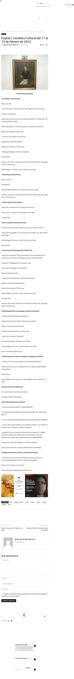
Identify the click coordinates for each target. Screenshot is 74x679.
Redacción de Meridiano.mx (11, 44)
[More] (21, 49)
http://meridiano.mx (20, 542)
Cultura (27, 502)
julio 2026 (58, 643)
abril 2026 (58, 652)
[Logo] (43, 18)
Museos (44, 502)
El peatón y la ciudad (24, 665)
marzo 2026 (58, 655)
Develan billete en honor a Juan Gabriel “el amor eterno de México (44, 648)
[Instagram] (68, 5)
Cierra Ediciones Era (44, 639)
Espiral (32, 502)
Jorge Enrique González (21, 644)
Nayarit (8, 31)
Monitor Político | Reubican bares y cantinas (37, 529)
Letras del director (20, 643)
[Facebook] (66, 5)
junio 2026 (58, 646)
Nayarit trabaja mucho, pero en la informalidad (43, 659)
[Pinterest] (12, 49)
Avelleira (28, 668)
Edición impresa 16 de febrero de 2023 (11, 529)
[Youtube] (73, 5)
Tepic (9, 504)
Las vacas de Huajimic (25, 654)
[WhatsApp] (16, 49)
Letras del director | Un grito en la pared (24, 639)
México (38, 502)
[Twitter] (70, 5)
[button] (51, 27)
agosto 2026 (59, 641)
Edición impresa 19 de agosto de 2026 (44, 654)
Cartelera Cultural (18, 502)
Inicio (2, 31)
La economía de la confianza (43, 642)
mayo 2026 (58, 649)
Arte (11, 502)
